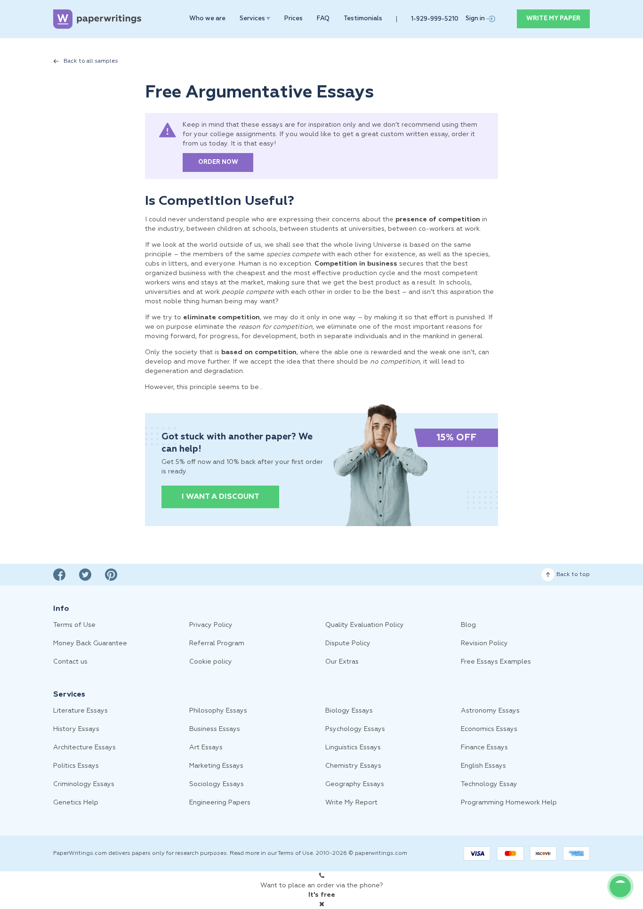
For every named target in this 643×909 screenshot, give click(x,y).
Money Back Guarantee (90, 643)
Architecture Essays (84, 747)
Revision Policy (484, 643)
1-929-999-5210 (434, 19)
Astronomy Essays (490, 710)
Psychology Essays (355, 729)
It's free (321, 895)
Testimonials (363, 19)
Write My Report (351, 802)
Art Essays (206, 747)
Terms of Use (74, 625)
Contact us (70, 661)
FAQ (323, 19)
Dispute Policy (347, 643)
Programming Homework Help (509, 802)
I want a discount (220, 497)
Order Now (218, 162)
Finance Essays (484, 747)
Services (253, 19)
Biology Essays (349, 710)
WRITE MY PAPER (553, 19)
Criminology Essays (83, 784)
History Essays (76, 729)
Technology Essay (489, 784)
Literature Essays (80, 710)
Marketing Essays (216, 766)
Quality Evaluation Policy (364, 625)
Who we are (207, 19)
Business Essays (214, 729)
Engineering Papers (219, 802)
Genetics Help (75, 802)
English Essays (483, 766)
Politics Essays (76, 766)
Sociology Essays (216, 784)
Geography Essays (354, 784)
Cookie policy (210, 661)
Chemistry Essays (353, 766)
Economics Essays (489, 729)
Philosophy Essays (218, 710)
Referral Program (216, 643)
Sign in (476, 19)
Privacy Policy (211, 625)
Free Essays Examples (496, 661)
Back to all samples (91, 61)
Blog (468, 625)
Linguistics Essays (353, 747)
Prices (293, 19)
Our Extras (342, 661)
